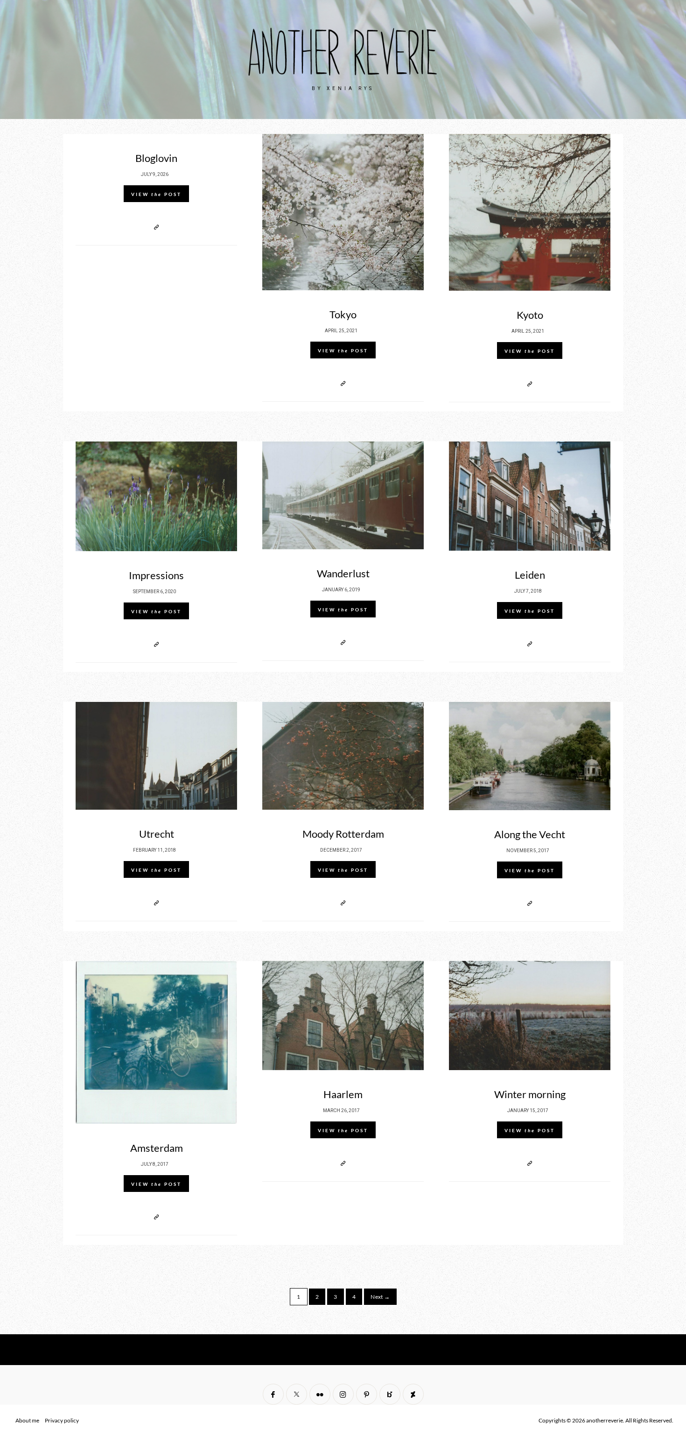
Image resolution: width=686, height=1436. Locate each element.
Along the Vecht (529, 834)
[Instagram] (343, 1394)
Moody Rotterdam (343, 833)
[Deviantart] (413, 1394)
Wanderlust (343, 573)
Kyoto (530, 314)
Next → (380, 1296)
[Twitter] (296, 1394)
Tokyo (343, 314)
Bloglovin (156, 158)
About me (27, 1420)
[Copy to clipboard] (156, 227)
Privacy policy (62, 1420)
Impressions (156, 575)
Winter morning (530, 1094)
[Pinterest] (366, 1394)
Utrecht (156, 833)
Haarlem (343, 1094)
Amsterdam (156, 1148)
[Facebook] (273, 1394)
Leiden (530, 574)
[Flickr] (319, 1394)
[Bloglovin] (389, 1394)
